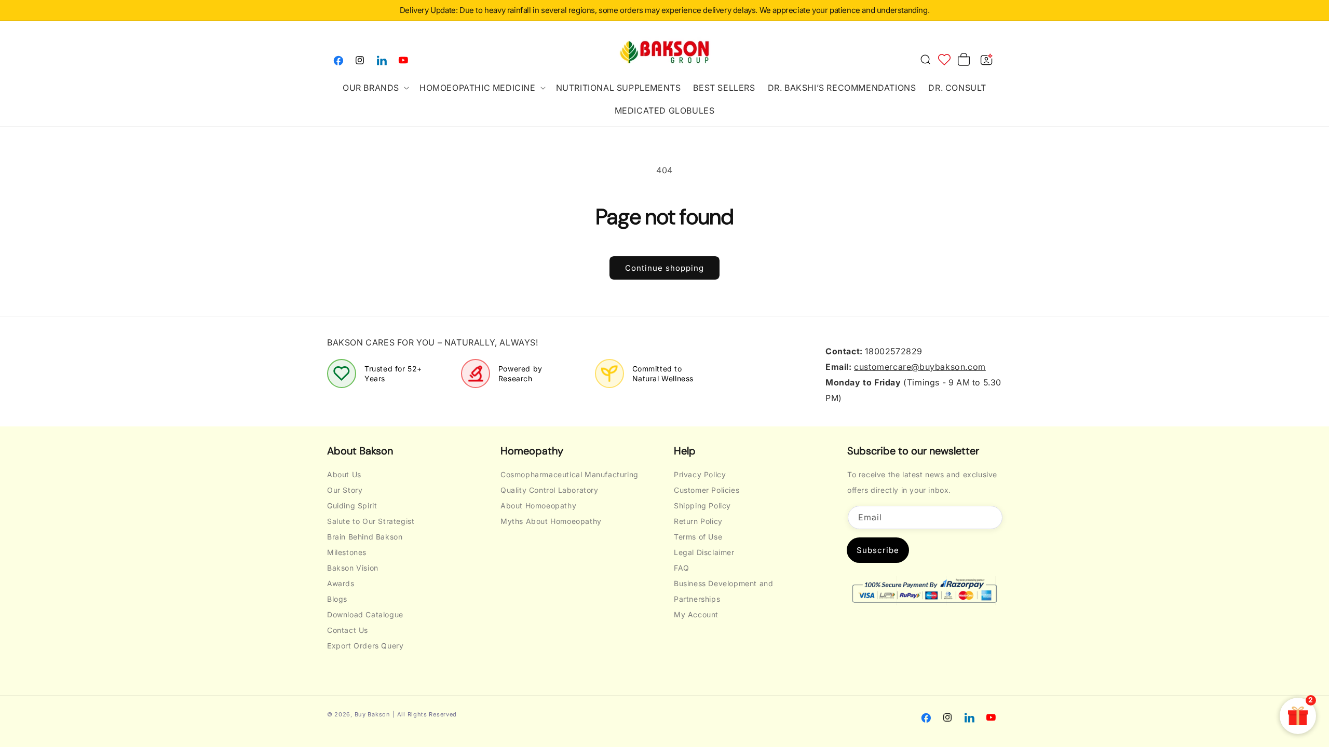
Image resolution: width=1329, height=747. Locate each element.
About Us (344, 474)
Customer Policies (706, 490)
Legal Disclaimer (704, 552)
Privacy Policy (700, 474)
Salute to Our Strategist (370, 521)
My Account (696, 614)
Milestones (347, 552)
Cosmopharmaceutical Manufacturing (569, 474)
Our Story (344, 490)
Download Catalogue (365, 614)
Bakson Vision (352, 567)
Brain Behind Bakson (364, 536)
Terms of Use (698, 536)
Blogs (337, 598)
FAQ (681, 567)
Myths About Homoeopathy (551, 521)
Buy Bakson (372, 714)
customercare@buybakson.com (920, 367)
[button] (374, 87)
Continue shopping (664, 268)
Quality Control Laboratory (549, 490)
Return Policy (698, 521)
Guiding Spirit (352, 505)
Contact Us (347, 630)
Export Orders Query (365, 645)
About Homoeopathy (538, 505)
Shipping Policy (702, 505)
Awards (341, 583)
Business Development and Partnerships (723, 591)
